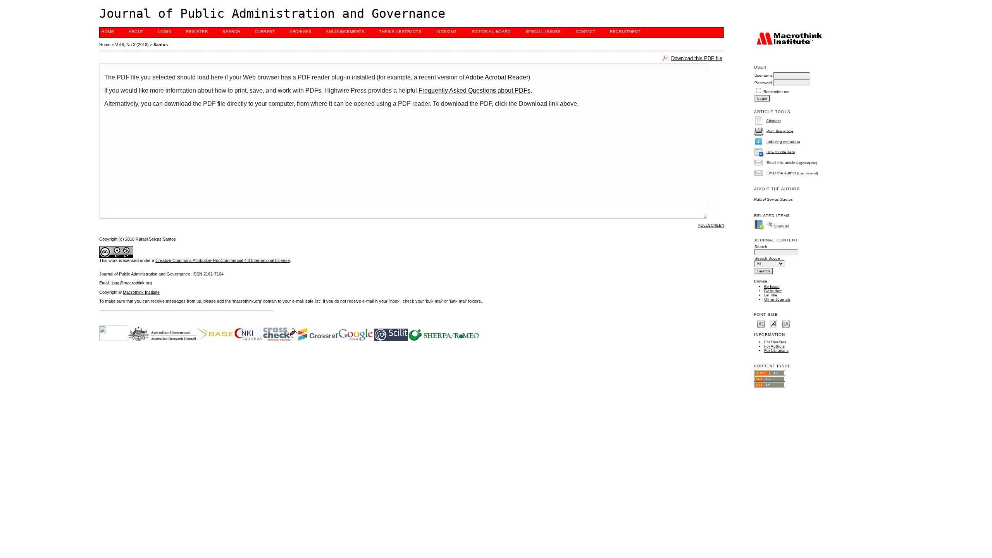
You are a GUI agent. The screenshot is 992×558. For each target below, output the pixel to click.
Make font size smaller (761, 323)
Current (265, 31)
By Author (773, 291)
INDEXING (446, 31)
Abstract (773, 120)
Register (197, 31)
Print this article (780, 131)
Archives (300, 31)
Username (763, 75)
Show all (781, 226)
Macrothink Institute (141, 292)
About (136, 31)
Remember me (776, 92)
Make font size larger (786, 323)
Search (231, 31)
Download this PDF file (696, 58)
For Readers (775, 342)
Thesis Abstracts (400, 31)
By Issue (772, 286)
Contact (586, 31)
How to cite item (780, 152)
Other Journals (777, 299)
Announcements (345, 31)
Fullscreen (711, 225)
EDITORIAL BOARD (491, 31)
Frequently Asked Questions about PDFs (474, 90)
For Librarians (776, 350)
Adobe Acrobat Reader (496, 77)
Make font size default (773, 323)
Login (165, 31)
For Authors (774, 346)
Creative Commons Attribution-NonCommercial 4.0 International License (222, 260)
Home (108, 31)
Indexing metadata (783, 141)
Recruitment (625, 31)
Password (763, 83)
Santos (160, 44)
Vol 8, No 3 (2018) (132, 44)
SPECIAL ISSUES (543, 31)
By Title (770, 295)
